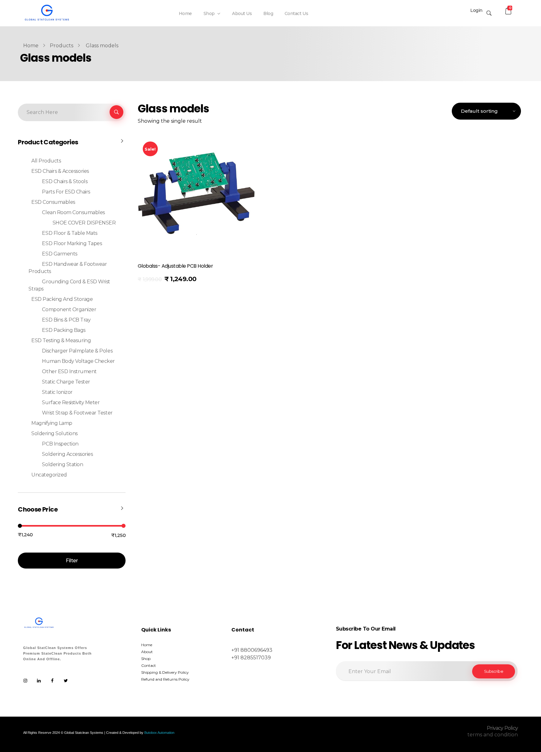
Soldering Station (62, 464)
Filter (72, 561)
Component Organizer (69, 309)
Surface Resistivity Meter (71, 402)
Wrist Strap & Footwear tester (77, 413)
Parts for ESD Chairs (66, 192)
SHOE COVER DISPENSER (84, 223)
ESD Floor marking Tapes (72, 243)
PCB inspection (60, 444)
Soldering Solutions (54, 433)
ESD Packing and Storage (62, 299)
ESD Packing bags (63, 330)
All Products (46, 161)
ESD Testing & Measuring (61, 340)
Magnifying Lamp (51, 423)
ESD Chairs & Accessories (60, 171)
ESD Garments (59, 254)
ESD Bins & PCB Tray (66, 320)
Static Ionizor (57, 392)
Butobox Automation (159, 732)
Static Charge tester (66, 382)
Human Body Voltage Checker (78, 361)
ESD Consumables (53, 202)
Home (31, 46)
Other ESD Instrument (69, 371)
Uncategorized (49, 475)
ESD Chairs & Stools (64, 181)
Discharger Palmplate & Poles (77, 351)
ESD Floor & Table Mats (69, 233)
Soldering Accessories (67, 454)
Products (61, 46)
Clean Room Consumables (73, 212)
